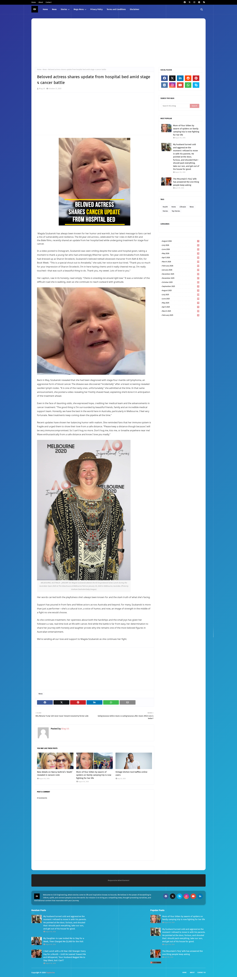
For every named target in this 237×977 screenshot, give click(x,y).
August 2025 (180, 290)
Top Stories (176, 211)
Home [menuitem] (45, 9)
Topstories (50, 973)
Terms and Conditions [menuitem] (116, 9)
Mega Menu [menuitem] (79, 9)
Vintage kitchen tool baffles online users (131, 773)
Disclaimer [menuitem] (134, 9)
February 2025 (180, 315)
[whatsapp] (188, 85)
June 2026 (180, 249)
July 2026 (180, 245)
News (45, 70)
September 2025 (180, 286)
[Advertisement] (117, 42)
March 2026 (180, 262)
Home (33, 2)
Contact (48, 2)
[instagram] (194, 2)
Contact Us (201, 972)
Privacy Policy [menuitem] (96, 9)
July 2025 (180, 295)
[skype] (204, 2)
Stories (165, 211)
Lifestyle (183, 207)
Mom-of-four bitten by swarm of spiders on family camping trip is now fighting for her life (93, 775)
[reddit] (188, 78)
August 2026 (180, 241)
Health (165, 207)
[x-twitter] (189, 2)
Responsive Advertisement (118, 880)
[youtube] (180, 85)
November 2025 (180, 278)
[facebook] (184, 2)
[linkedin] (180, 78)
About (41, 2)
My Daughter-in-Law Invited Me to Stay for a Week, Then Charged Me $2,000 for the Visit (63, 940)
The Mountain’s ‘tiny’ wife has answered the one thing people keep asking (186, 182)
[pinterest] (199, 2)
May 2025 (180, 303)
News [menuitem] (54, 9)
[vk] (164, 85)
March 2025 (180, 311)
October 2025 (180, 282)
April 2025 (180, 307)
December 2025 (180, 274)
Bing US (42, 89)
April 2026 (180, 257)
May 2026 (180, 253)
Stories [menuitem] (64, 9)
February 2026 (180, 266)
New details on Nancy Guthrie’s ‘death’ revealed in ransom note (54, 773)
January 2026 (180, 270)
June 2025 (180, 299)
